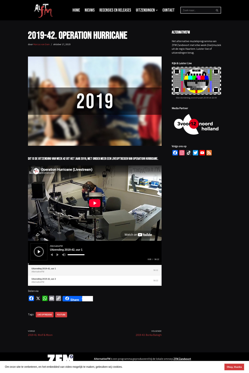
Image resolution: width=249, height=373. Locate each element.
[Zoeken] (217, 10)
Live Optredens (44, 314)
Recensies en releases (115, 10)
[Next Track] (58, 254)
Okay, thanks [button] (234, 367)
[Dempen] (64, 255)
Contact (168, 10)
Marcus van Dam (41, 44)
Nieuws (90, 10)
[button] (157, 10)
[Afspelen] (39, 251)
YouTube (61, 314)
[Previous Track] (52, 254)
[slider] (76, 254)
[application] (95, 253)
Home (76, 10)
